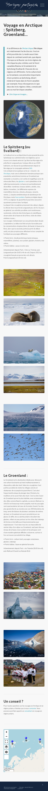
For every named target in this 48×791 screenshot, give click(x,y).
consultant (28, 711)
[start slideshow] (18, 10)
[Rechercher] (35, 5)
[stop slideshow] (29, 10)
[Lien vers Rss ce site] (42, 785)
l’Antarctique (27, 48)
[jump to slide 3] (25, 10)
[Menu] (41, 5)
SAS (30, 168)
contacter (32, 708)
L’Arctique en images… (18, 94)
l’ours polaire (19, 197)
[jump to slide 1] (21, 10)
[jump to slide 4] (26, 10)
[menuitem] (35, 5)
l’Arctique (7, 174)
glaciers (21, 181)
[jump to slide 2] (23, 10)
